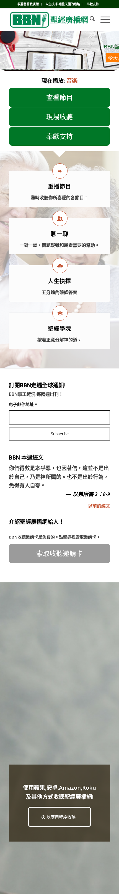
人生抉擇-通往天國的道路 (62, 4)
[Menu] (102, 20)
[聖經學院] (60, 313)
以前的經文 (99, 506)
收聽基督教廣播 (28, 4)
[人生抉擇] (60, 265)
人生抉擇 (59, 281)
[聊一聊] (60, 218)
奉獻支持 (93, 4)
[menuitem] (28, 4)
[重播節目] (60, 171)
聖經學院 (59, 328)
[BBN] (49, 20)
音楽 (71, 80)
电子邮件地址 (23, 404)
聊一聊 (59, 234)
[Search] (89, 20)
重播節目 (59, 186)
